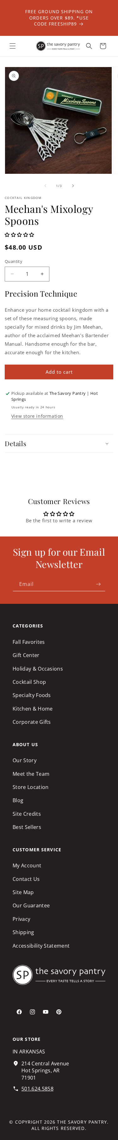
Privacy (21, 919)
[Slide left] (45, 186)
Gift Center (26, 655)
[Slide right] (73, 186)
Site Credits (27, 813)
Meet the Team (31, 773)
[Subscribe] (98, 584)
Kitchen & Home (33, 708)
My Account (27, 865)
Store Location (30, 787)
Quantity (13, 261)
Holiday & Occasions (38, 668)
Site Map (23, 892)
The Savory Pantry (82, 1122)
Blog (18, 800)
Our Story (25, 760)
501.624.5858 (37, 1088)
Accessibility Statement (41, 945)
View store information (37, 416)
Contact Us (26, 879)
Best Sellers (27, 827)
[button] (13, 46)
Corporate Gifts (32, 721)
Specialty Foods (32, 695)
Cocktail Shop (29, 681)
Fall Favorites (29, 641)
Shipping (23, 932)
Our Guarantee (31, 905)
